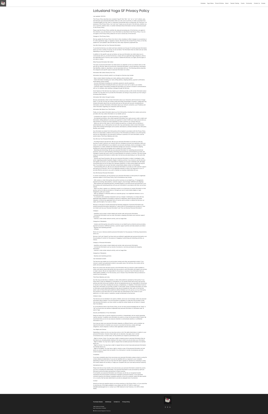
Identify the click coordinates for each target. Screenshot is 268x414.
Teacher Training (234, 3)
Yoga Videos (210, 3)
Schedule (203, 3)
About (226, 3)
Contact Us (257, 3)
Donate (263, 3)
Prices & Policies (219, 3)
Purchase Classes (98, 401)
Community (249, 3)
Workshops (108, 401)
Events (242, 3)
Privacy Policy (126, 401)
